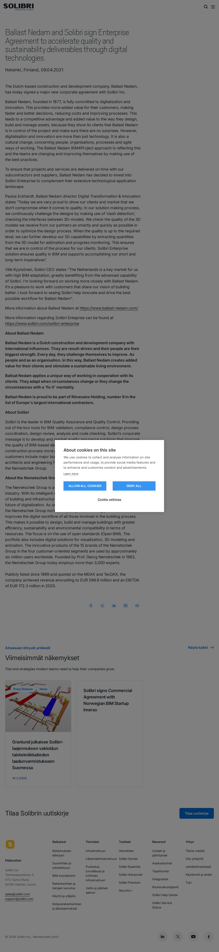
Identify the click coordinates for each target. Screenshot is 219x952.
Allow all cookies (84, 486)
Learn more (71, 473)
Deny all (134, 486)
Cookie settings (109, 499)
